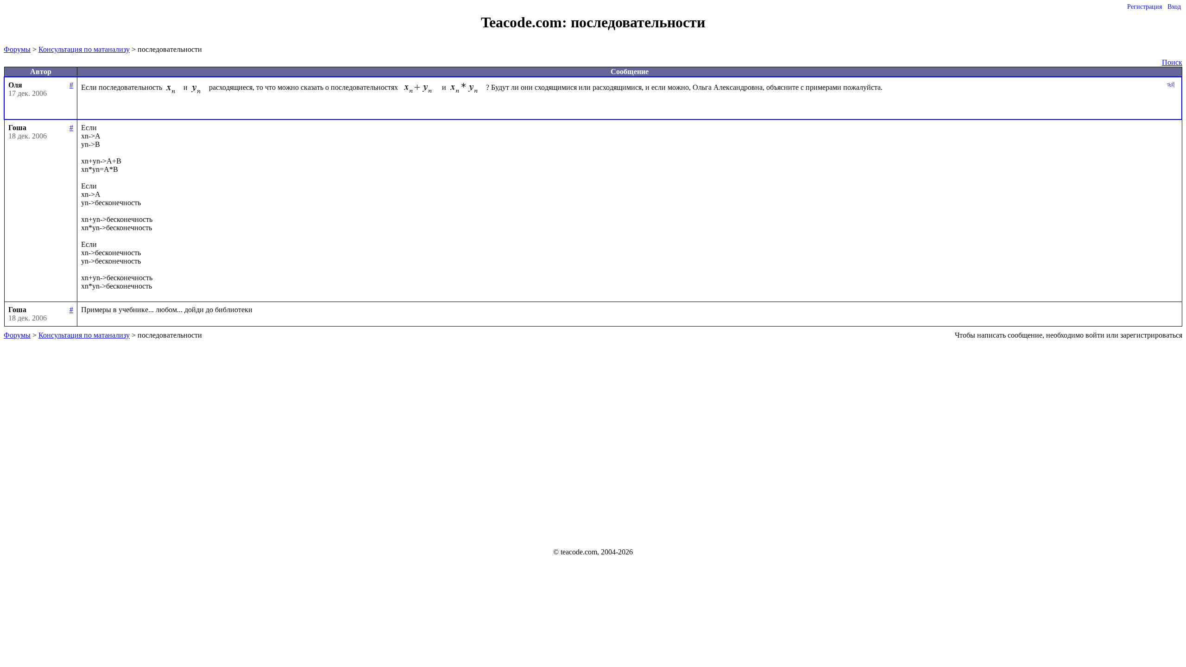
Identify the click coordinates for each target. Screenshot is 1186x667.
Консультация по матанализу (84, 49)
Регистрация (1144, 6)
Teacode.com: (526, 22)
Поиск (1172, 62)
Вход (1174, 6)
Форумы (17, 49)
